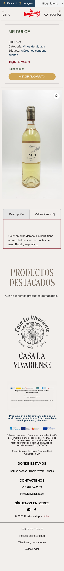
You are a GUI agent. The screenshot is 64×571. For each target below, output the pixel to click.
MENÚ (6, 14)
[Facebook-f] (35, 509)
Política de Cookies (32, 529)
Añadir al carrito (32, 76)
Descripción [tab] (16, 214)
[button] (57, 96)
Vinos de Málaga (34, 46)
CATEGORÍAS (53, 14)
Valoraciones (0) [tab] (45, 214)
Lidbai (46, 516)
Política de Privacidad (32, 535)
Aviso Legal (32, 549)
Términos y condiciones (32, 542)
